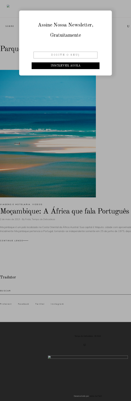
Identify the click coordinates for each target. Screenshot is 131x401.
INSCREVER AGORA (66, 65)
